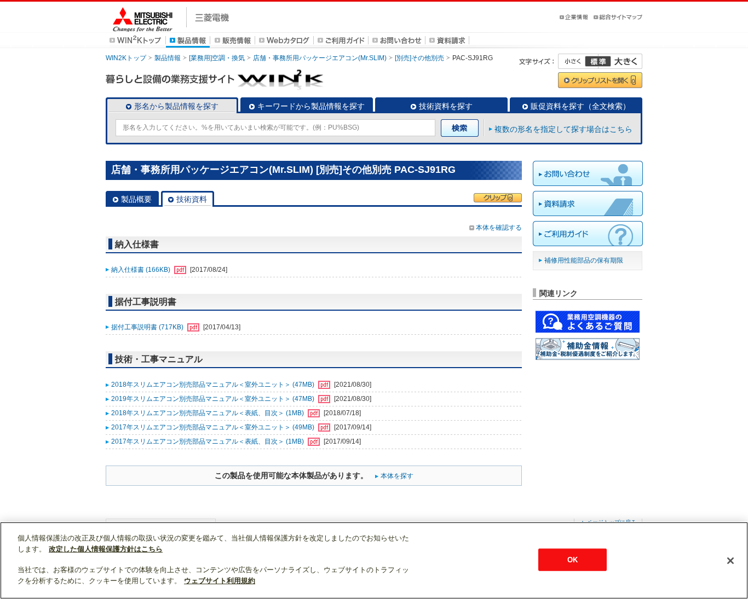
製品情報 (167, 58)
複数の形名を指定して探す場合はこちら (563, 129)
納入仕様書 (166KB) (141, 270)
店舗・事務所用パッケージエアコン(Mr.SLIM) (320, 58)
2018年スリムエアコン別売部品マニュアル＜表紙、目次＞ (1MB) (208, 413)
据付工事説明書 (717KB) (148, 327)
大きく (620, 61)
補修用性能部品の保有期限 (583, 260)
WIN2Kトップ (126, 58)
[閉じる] (730, 561)
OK (572, 559)
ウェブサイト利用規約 (219, 581)
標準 (598, 61)
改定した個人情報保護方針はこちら (106, 549)
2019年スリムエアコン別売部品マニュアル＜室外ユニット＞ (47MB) (213, 399)
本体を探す (397, 476)
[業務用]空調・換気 (217, 58)
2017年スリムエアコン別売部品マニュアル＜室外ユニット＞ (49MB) (213, 427)
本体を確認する (499, 227)
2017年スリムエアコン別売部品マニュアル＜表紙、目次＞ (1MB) (208, 441)
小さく (578, 61)
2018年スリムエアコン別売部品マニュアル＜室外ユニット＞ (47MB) (213, 384)
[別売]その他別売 (419, 58)
